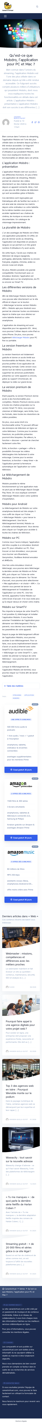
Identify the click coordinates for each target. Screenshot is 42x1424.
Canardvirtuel (10, 1289)
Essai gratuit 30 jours (22, 770)
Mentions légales (21, 1421)
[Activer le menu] (5, 16)
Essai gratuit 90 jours (22, 899)
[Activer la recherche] (37, 6)
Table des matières (15, 686)
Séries (22, 1289)
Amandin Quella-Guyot (19, 117)
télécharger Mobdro (21, 337)
